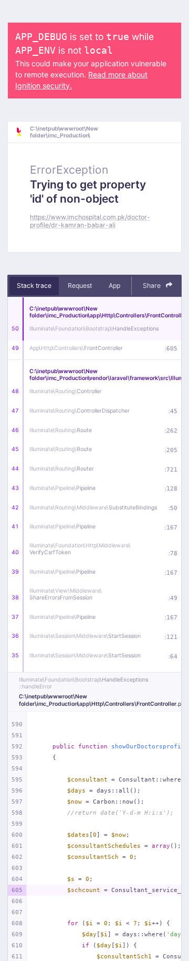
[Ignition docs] (22, 132)
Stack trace (34, 285)
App (114, 285)
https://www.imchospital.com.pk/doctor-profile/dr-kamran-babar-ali (90, 221)
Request (80, 285)
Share (152, 285)
